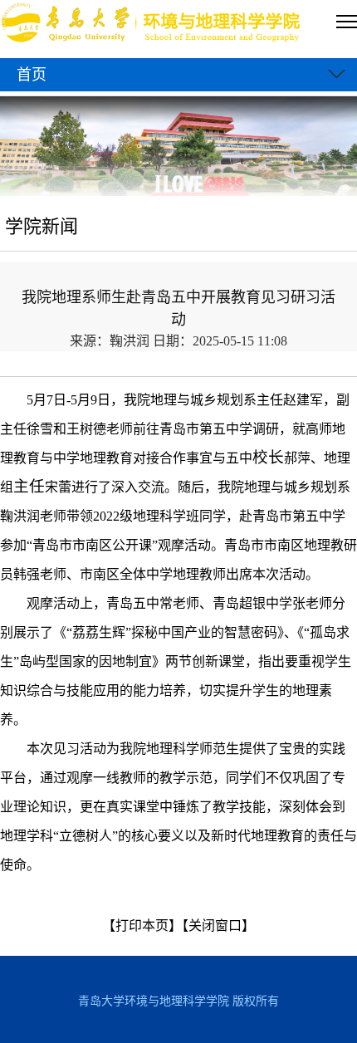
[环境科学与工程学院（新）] (152, 24)
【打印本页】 (142, 925)
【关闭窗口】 (218, 925)
